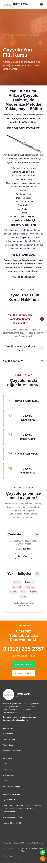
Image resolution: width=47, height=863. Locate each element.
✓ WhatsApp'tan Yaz (23, 665)
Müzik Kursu (8, 734)
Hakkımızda (7, 764)
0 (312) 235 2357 (23, 649)
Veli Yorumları (8, 775)
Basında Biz (7, 769)
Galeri (5, 781)
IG (5, 857)
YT (17, 857)
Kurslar (22, 35)
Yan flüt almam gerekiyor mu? (20, 348)
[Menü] (41, 4)
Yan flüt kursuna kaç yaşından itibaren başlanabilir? (20, 319)
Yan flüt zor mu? (13, 361)
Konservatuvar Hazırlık (12, 751)
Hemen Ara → (23, 556)
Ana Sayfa (9, 35)
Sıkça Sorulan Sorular (11, 786)
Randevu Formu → (23, 673)
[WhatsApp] (42, 852)
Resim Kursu (8, 745)
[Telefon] (42, 859)
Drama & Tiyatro (9, 739)
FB (11, 857)
